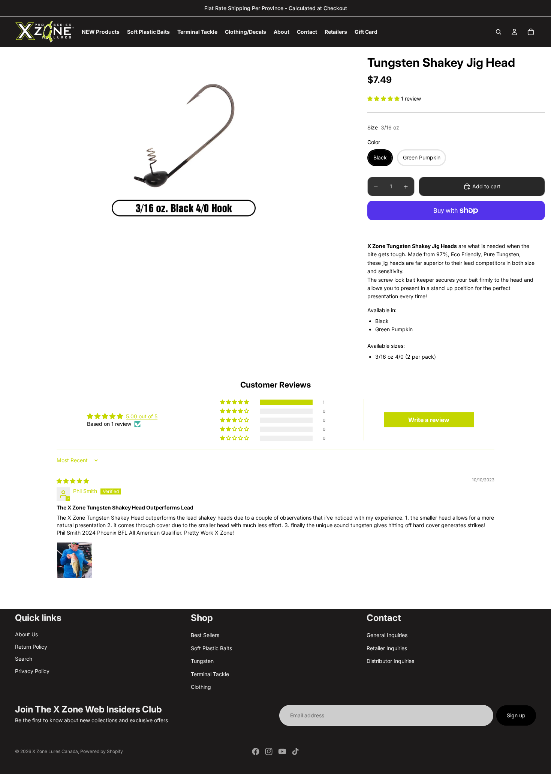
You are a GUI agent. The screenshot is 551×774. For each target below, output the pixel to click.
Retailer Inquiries (387, 648)
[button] (384, 98)
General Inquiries (387, 635)
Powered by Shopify (101, 751)
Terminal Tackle (210, 674)
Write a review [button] (428, 420)
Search (23, 658)
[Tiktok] (295, 751)
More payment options (456, 227)
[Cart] (531, 32)
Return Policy (31, 646)
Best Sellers (205, 635)
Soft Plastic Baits (211, 648)
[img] (73, 481)
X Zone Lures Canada (55, 751)
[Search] (498, 32)
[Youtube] (282, 751)
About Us (26, 634)
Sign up (516, 715)
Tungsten (202, 661)
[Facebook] (255, 751)
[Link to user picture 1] (75, 560)
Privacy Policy (32, 671)
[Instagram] (268, 751)
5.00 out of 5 (141, 416)
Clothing (201, 687)
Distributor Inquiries (390, 661)
